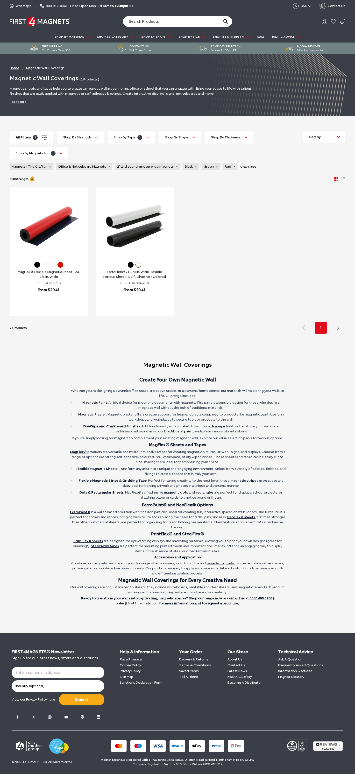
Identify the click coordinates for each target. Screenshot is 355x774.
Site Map (126, 676)
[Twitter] (33, 717)
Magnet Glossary (291, 676)
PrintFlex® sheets (88, 541)
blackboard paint (178, 431)
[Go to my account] (324, 21)
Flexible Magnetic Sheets (96, 468)
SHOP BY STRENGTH (229, 37)
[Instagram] (50, 717)
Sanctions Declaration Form (141, 682)
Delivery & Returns (193, 659)
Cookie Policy (130, 665)
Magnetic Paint (94, 402)
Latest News (237, 671)
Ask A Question (290, 659)
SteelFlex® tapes (105, 546)
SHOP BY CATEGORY (113, 37)
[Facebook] (17, 717)
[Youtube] (66, 717)
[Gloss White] (45, 265)
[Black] (37, 265)
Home (14, 68)
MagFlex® (78, 452)
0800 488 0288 (260, 598)
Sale (260, 37)
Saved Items (189, 671)
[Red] (60, 265)
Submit (81, 699)
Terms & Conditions (195, 665)
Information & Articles (295, 671)
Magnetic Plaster (92, 414)
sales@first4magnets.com (137, 603)
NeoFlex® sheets (241, 517)
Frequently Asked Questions (300, 665)
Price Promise (131, 659)
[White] (138, 265)
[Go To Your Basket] (342, 21)
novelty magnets (220, 563)
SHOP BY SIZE (189, 37)
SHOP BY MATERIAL (70, 37)
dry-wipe (218, 426)
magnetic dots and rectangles (188, 492)
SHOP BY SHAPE (154, 37)
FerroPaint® (80, 512)
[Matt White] (53, 265)
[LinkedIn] (98, 717)
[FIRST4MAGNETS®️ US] (40, 21)
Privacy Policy (130, 671)
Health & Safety (239, 676)
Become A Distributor (244, 682)
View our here (33, 699)
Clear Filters (248, 167)
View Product (43, 302)
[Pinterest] (82, 717)
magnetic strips (243, 480)
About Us (234, 659)
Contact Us (236, 665)
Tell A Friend (188, 676)
